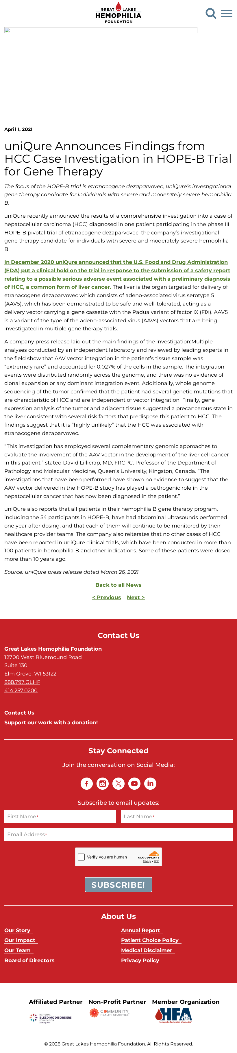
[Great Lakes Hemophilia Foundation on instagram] (102, 783)
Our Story (17, 930)
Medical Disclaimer (146, 950)
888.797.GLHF (22, 681)
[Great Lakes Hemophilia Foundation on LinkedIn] (150, 783)
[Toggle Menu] (226, 13)
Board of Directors (29, 960)
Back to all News (118, 584)
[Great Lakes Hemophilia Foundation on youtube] (134, 783)
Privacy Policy (140, 960)
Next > (136, 597)
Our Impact (19, 940)
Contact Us (19, 712)
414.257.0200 (21, 690)
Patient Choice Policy (150, 940)
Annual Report (140, 930)
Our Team (17, 950)
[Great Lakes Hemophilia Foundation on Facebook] (86, 783)
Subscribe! (118, 884)
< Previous (106, 597)
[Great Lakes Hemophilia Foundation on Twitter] (118, 783)
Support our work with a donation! (51, 722)
